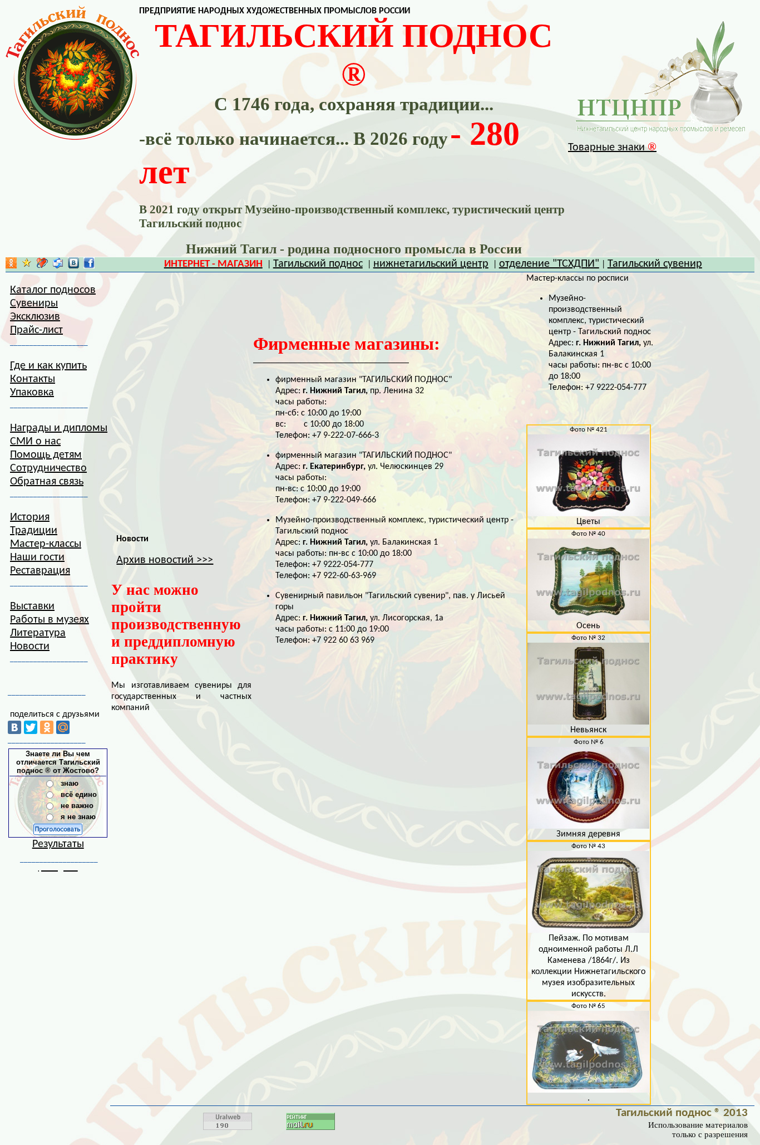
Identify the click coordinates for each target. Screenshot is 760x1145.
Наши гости (37, 557)
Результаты (58, 844)
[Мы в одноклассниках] (11, 265)
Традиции (33, 530)
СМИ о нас (35, 441)
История (30, 517)
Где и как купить (48, 365)
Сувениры (34, 303)
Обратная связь (46, 481)
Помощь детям (46, 455)
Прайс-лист (36, 330)
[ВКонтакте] (14, 727)
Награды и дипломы (58, 428)
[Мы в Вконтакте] (73, 265)
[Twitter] (30, 727)
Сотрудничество (48, 468)
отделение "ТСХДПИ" (549, 264)
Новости (30, 646)
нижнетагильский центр (430, 264)
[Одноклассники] (46, 727)
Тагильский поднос (318, 264)
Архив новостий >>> (164, 560)
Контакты (32, 379)
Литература (38, 633)
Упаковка (32, 392)
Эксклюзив (35, 316)
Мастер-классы (45, 544)
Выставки (32, 606)
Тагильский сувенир (655, 264)
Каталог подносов (53, 290)
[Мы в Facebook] (89, 265)
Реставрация (40, 570)
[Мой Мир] (63, 727)
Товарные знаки (612, 147)
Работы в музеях (49, 619)
